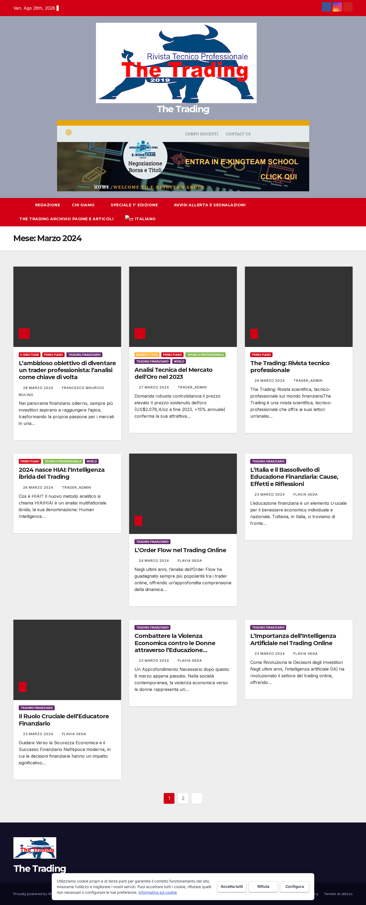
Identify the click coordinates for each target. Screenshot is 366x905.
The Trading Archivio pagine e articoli (66, 218)
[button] (338, 212)
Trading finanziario (84, 354)
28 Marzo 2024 (38, 388)
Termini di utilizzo (338, 894)
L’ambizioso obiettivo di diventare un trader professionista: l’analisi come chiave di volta (67, 370)
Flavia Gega (190, 561)
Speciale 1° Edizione (135, 205)
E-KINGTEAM (29, 354)
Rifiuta (263, 886)
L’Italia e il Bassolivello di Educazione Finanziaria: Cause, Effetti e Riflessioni (294, 477)
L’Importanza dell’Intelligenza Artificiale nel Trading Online (293, 639)
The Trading (183, 109)
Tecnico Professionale (205, 354)
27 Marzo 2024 (154, 387)
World (179, 361)
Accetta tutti (232, 886)
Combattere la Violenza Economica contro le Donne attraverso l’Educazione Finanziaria (175, 646)
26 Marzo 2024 (270, 381)
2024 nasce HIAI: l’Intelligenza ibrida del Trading (61, 473)
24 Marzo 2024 (154, 561)
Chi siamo (84, 205)
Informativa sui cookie (158, 892)
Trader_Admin (192, 387)
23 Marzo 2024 (270, 494)
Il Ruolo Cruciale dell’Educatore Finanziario (64, 720)
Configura (294, 886)
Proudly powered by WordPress (40, 894)
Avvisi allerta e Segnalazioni (210, 205)
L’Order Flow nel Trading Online (180, 550)
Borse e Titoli (147, 354)
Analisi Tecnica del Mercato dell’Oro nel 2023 (173, 373)
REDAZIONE (47, 205)
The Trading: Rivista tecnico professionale (290, 367)
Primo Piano (53, 354)
